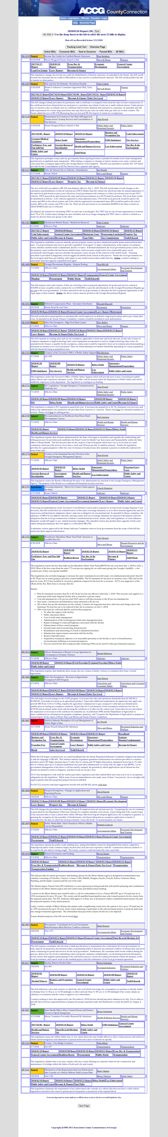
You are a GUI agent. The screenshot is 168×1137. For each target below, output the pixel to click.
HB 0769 (26, 416)
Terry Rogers (103, 538)
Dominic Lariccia (105, 824)
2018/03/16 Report (55, 65)
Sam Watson (102, 678)
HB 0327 (26, 170)
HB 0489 (26, 264)
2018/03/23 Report (40, 98)
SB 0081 (25, 1010)
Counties (95, 18)
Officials (85, 18)
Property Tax (74, 181)
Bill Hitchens (103, 352)
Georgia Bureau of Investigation (64, 146)
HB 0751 (26, 385)
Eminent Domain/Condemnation (129, 738)
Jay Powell (102, 170)
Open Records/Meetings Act (126, 938)
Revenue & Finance (77, 70)
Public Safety (127, 125)
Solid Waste (80, 152)
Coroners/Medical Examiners (40, 140)
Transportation (103, 857)
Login (104, 18)
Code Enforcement (135, 134)
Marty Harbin (103, 1071)
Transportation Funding (43, 869)
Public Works (74, 278)
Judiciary (101, 226)
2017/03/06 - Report (78, 94)
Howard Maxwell (105, 303)
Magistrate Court (91, 234)
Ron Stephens (103, 56)
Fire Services (132, 140)
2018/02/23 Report (95, 178)
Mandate (36, 278)
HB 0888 (26, 790)
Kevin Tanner (103, 853)
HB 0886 (26, 677)
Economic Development (101, 65)
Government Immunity (60, 474)
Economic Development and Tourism (132, 269)
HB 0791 (26, 487)
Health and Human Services (88, 146)
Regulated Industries (106, 968)
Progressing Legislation (113, 234)
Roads (34, 750)
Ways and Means (104, 173)
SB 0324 (25, 1043)
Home (63, 18)
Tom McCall (102, 264)
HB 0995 (26, 924)
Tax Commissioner (110, 238)
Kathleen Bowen (71, 557)
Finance (124, 60)
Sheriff (58, 152)
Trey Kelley (102, 322)
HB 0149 (26, 116)
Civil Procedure (81, 663)
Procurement (56, 278)
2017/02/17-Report (40, 178)
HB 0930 (26, 853)
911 (33, 402)
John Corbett (103, 84)
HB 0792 (26, 537)
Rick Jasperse (103, 417)
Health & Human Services (108, 1017)
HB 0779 (26, 454)
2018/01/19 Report (40, 1051)
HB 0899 (26, 823)
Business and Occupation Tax (112, 133)
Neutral (34, 56)
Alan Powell (102, 119)
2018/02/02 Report (40, 429)
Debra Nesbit (61, 140)
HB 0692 (26, 303)
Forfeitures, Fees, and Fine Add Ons (41, 146)
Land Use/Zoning (40, 70)
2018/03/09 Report (40, 312)
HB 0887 (26, 720)
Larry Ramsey (56, 70)
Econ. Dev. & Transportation (75, 65)
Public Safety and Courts (43, 238)
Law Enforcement (113, 146)
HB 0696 (26, 322)
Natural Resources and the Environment (132, 544)
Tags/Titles (88, 238)
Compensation (92, 275)
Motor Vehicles (104, 1076)
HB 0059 (26, 56)
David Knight (103, 792)
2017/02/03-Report (59, 94)
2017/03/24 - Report (97, 94)
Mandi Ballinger (104, 653)
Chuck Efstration (104, 488)
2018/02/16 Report (77, 178)
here (118, 409)
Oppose (34, 720)
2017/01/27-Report (37, 65)
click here (102, 784)
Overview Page (87, 23)
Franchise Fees (38, 745)
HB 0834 (26, 652)
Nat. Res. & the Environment (133, 146)
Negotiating (36, 487)
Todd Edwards (131, 238)
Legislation (73, 18)
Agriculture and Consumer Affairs (105, 684)
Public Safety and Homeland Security (105, 126)
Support (34, 170)
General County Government (125, 65)
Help (75, 23)
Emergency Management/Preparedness (87, 140)
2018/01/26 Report (40, 330)
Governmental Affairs (106, 269)
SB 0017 (25, 963)
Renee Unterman (104, 963)
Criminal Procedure (98, 663)
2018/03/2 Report (76, 275)
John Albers (102, 1043)
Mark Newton (103, 926)
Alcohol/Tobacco (39, 981)
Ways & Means (104, 60)
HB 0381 (26, 222)
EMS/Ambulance (113, 140)
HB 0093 (26, 84)
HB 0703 (26, 352)
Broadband (124, 734)
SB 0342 (25, 1070)
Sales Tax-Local (95, 98)
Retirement (102, 307)
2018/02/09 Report (58, 178)
